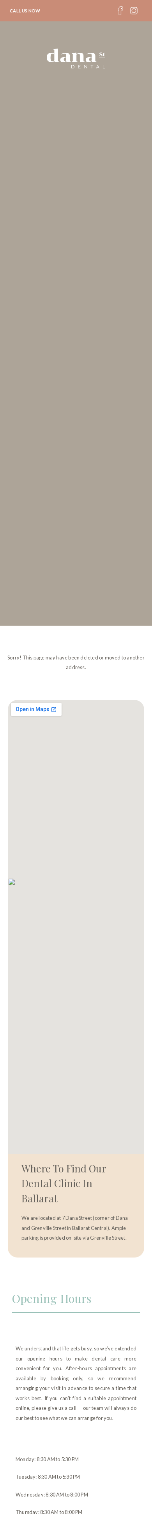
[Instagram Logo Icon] (134, 11)
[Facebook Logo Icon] (120, 11)
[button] (76, 10)
